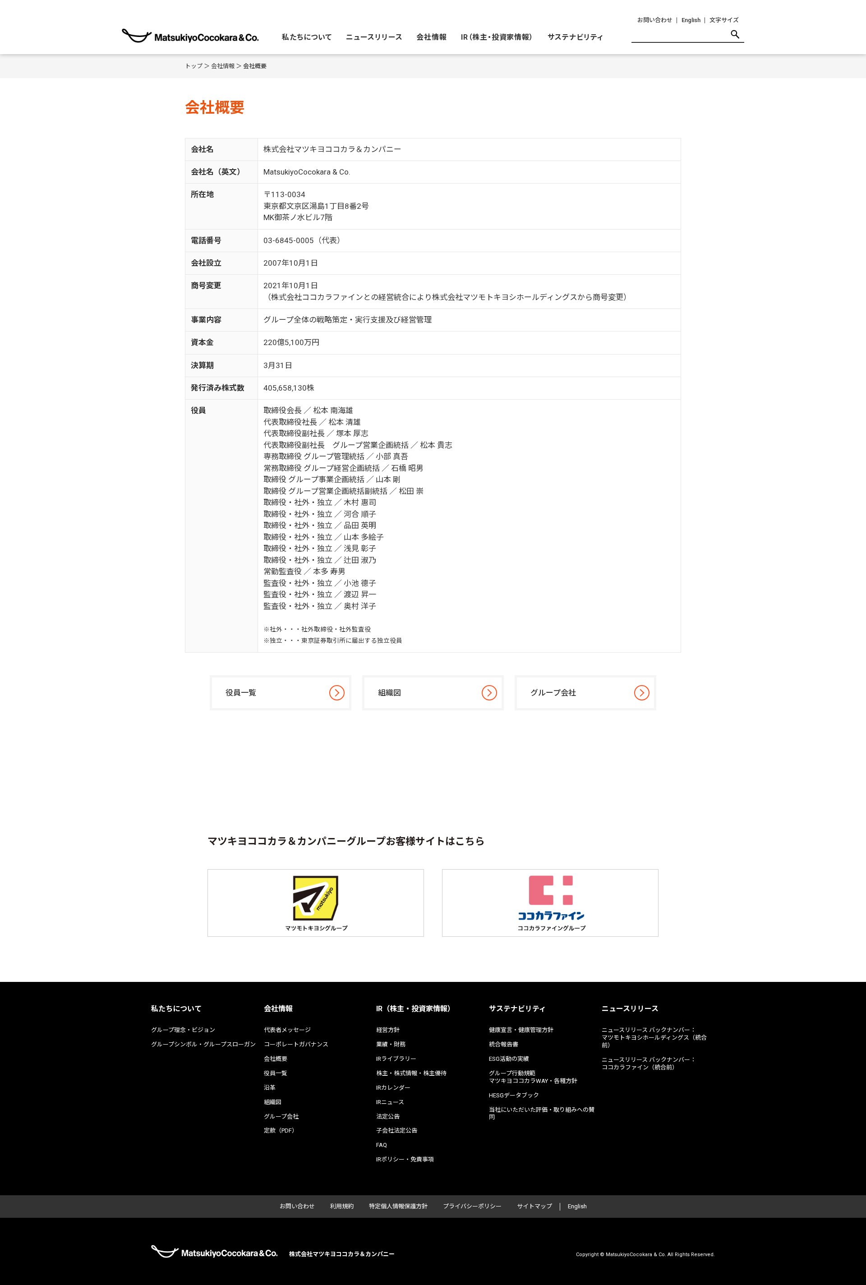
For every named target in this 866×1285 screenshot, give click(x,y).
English (691, 20)
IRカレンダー (393, 1087)
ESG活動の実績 (509, 1058)
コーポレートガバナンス (296, 1044)
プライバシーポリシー (472, 1206)
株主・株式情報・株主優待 (411, 1073)
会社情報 (431, 37)
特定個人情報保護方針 (398, 1206)
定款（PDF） (281, 1130)
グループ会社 (553, 692)
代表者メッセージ (287, 1030)
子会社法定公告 (396, 1130)
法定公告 (388, 1116)
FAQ (381, 1145)
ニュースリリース (374, 37)
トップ (194, 66)
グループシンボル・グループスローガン (203, 1044)
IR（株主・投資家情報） (497, 37)
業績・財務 (390, 1044)
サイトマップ (534, 1206)
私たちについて (307, 37)
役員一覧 (241, 692)
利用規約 (342, 1206)
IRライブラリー (396, 1058)
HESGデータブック (514, 1095)
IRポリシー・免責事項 (405, 1159)
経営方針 (388, 1030)
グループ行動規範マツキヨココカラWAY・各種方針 (533, 1077)
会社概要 (275, 1058)
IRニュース (390, 1102)
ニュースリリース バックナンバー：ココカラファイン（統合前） (649, 1063)
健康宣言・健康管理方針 (521, 1030)
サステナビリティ (575, 37)
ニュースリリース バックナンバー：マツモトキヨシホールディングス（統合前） (654, 1038)
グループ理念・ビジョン (183, 1030)
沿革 (270, 1087)
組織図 (389, 692)
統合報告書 (503, 1044)
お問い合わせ (655, 20)
